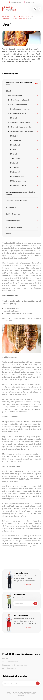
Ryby (16, 275)
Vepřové (5, 265)
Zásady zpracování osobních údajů (15, 665)
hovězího (6, 268)
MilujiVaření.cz (7, 16)
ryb (29, 379)
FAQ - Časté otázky (9, 668)
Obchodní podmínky (10, 662)
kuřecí (25, 273)
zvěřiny (5, 273)
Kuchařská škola (19, 16)
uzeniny (10, 367)
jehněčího (27, 270)
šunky (21, 479)
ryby (4, 431)
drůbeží (11, 431)
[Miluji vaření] (9, 8)
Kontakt (5, 659)
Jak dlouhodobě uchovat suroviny (15, 19)
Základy (29, 16)
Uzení (4, 243)
